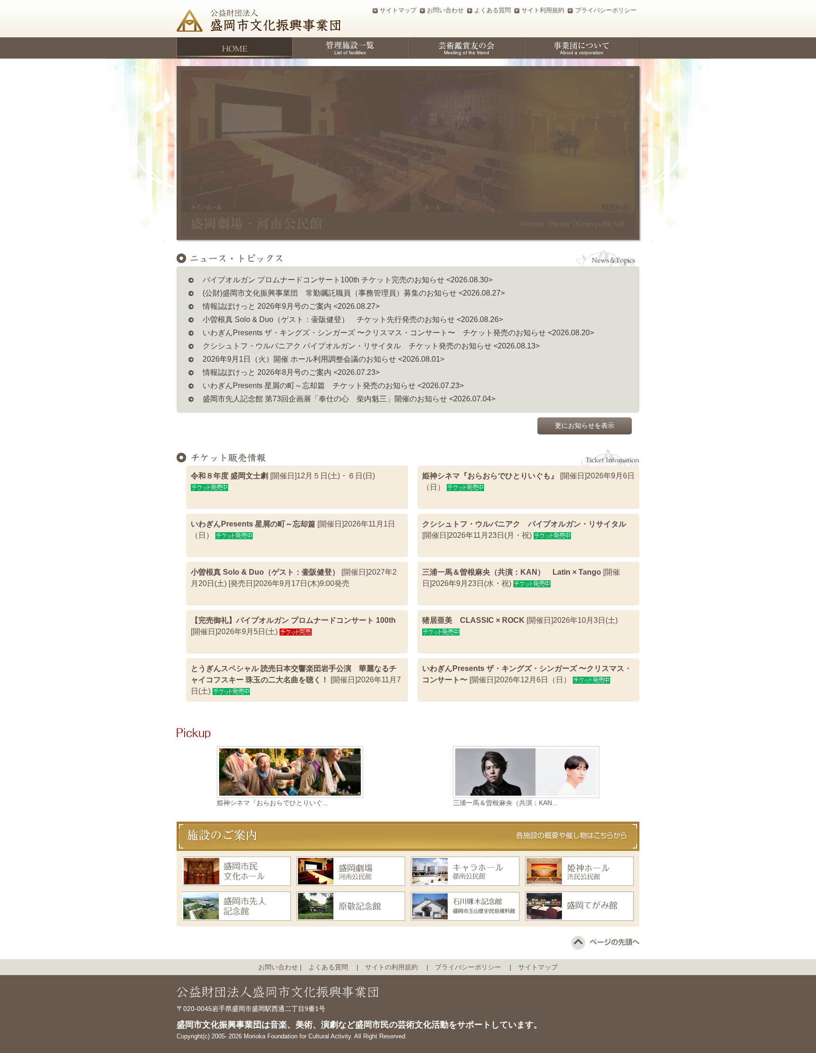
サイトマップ (398, 10)
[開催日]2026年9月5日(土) (293, 626)
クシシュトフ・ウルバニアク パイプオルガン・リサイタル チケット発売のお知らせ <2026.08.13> (371, 346)
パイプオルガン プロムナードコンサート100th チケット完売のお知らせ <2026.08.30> (348, 280)
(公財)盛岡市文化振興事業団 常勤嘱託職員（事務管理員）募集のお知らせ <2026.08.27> (354, 293)
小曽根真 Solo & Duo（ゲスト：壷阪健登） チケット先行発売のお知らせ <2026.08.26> (353, 319)
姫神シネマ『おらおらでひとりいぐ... (272, 803)
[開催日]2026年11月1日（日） (293, 529)
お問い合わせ (445, 10)
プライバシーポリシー (606, 10)
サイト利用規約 (542, 10)
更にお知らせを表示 (584, 425)
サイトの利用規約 (395, 967)
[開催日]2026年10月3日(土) (520, 620)
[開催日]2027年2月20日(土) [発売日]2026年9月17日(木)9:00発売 (294, 577)
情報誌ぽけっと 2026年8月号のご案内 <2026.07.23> (291, 372)
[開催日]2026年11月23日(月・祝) (524, 529)
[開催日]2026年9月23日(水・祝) (521, 577)
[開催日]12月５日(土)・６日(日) (283, 476)
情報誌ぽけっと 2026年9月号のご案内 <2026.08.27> (291, 306)
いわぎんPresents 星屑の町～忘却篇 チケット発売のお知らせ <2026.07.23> (333, 386)
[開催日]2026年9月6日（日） (528, 481)
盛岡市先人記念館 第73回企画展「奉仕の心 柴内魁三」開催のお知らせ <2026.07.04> (349, 399)
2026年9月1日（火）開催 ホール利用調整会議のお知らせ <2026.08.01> (323, 359)
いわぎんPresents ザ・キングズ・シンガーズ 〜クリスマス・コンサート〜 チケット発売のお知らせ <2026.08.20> (398, 333)
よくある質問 (492, 10)
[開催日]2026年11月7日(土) (296, 679)
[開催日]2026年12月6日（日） (527, 674)
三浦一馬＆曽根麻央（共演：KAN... (505, 803)
